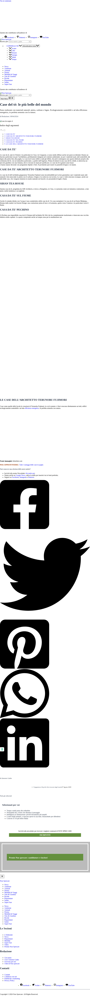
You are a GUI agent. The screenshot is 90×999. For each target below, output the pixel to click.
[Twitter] (45, 574)
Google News (20, 475)
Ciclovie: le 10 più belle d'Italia (17, 818)
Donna (6, 72)
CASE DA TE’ (10, 134)
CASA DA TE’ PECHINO (14, 142)
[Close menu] (2, 876)
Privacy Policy (9, 981)
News (6, 66)
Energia (14, 55)
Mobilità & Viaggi (10, 74)
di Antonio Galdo (6, 778)
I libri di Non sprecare (12, 964)
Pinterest (31, 477)
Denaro (14, 53)
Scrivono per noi (10, 962)
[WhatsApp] (45, 693)
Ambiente (7, 68)
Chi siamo (7, 958)
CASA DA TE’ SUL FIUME (15, 140)
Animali (7, 70)
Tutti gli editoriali (6, 796)
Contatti (7, 975)
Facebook (15, 477)
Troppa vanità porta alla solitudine (18, 811)
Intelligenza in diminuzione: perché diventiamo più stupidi (27, 814)
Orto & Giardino (10, 76)
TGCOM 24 (33, 33)
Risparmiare (8, 80)
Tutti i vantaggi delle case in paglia (31, 465)
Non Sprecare (5, 881)
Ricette (6, 78)
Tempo (14, 59)
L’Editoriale (8, 935)
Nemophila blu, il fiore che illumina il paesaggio (23, 813)
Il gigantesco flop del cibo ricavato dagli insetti (48, 787)
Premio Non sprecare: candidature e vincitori (28, 858)
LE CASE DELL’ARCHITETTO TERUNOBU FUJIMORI (24, 144)
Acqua (14, 48)
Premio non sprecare (9, 841)
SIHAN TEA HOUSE (13, 138)
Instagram (23, 477)
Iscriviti (45, 835)
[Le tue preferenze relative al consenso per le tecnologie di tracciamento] (2, 749)
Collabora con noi (10, 977)
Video (6, 945)
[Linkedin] (45, 743)
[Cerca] (30, 41)
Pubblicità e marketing (12, 979)
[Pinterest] (45, 644)
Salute (14, 57)
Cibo (13, 51)
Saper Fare (8, 84)
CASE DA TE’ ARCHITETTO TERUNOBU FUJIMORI (24, 136)
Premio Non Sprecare (11, 947)
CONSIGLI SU (13, 46)
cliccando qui (30, 473)
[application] (20, 46)
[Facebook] (45, 504)
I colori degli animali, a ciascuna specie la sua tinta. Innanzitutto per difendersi (33, 816)
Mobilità (7, 941)
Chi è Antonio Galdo (11, 960)
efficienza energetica (32, 408)
